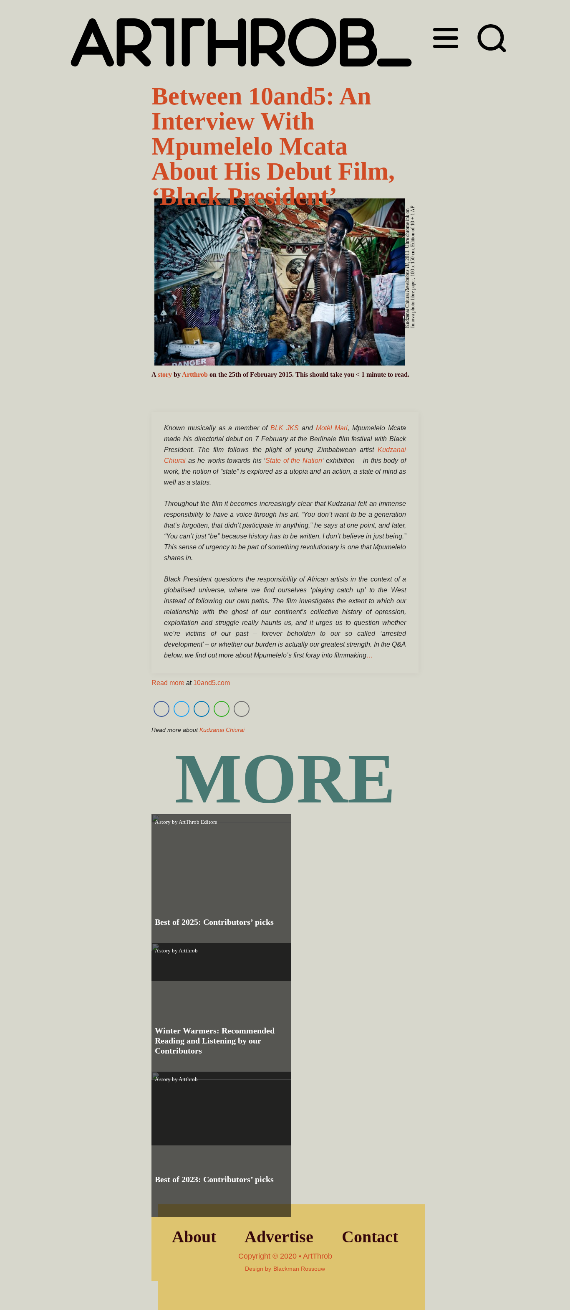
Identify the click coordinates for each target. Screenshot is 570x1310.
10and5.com (211, 682)
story (165, 374)
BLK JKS (284, 428)
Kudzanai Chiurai (222, 729)
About (194, 1236)
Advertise (279, 1236)
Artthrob (195, 374)
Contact (370, 1236)
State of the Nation (293, 460)
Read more (167, 682)
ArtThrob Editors (198, 822)
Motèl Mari (332, 428)
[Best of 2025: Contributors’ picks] (221, 897)
